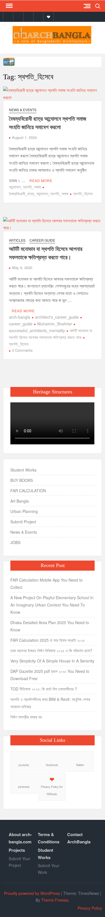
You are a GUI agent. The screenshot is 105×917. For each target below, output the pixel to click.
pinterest (23, 787)
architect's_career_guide (57, 317)
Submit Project (23, 521)
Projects (17, 850)
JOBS (15, 542)
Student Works (23, 470)
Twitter (80, 765)
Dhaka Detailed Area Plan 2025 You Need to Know (49, 626)
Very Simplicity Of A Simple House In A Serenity (52, 661)
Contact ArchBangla (78, 838)
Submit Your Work (48, 869)
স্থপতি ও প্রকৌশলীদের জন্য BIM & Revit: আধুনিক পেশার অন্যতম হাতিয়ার (50, 702)
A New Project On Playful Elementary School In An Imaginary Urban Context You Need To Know (52, 605)
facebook (52, 765)
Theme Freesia (54, 900)
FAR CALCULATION (28, 490)
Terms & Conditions (48, 838)
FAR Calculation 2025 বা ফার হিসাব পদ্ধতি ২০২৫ (47, 640)
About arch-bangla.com (20, 838)
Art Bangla (19, 501)
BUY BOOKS (21, 480)
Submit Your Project (19, 862)
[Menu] (8, 5)
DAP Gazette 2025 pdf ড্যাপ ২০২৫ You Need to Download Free (49, 674)
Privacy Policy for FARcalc (52, 790)
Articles (17, 240)
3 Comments (22, 350)
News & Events (22, 109)
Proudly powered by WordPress (32, 893)
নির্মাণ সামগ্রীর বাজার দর (26, 717)
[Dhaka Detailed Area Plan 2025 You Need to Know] (9, 61)
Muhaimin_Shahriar (54, 323)
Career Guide (42, 240)
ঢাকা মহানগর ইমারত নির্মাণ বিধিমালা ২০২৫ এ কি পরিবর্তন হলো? (51, 650)
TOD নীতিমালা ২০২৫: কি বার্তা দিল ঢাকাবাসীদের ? (43, 689)
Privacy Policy (90, 908)
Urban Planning (24, 511)
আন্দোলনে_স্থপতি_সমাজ (25, 187)
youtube (23, 765)
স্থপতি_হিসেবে (83, 193)
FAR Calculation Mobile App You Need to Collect (46, 583)
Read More (40, 180)
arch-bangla (19, 317)
